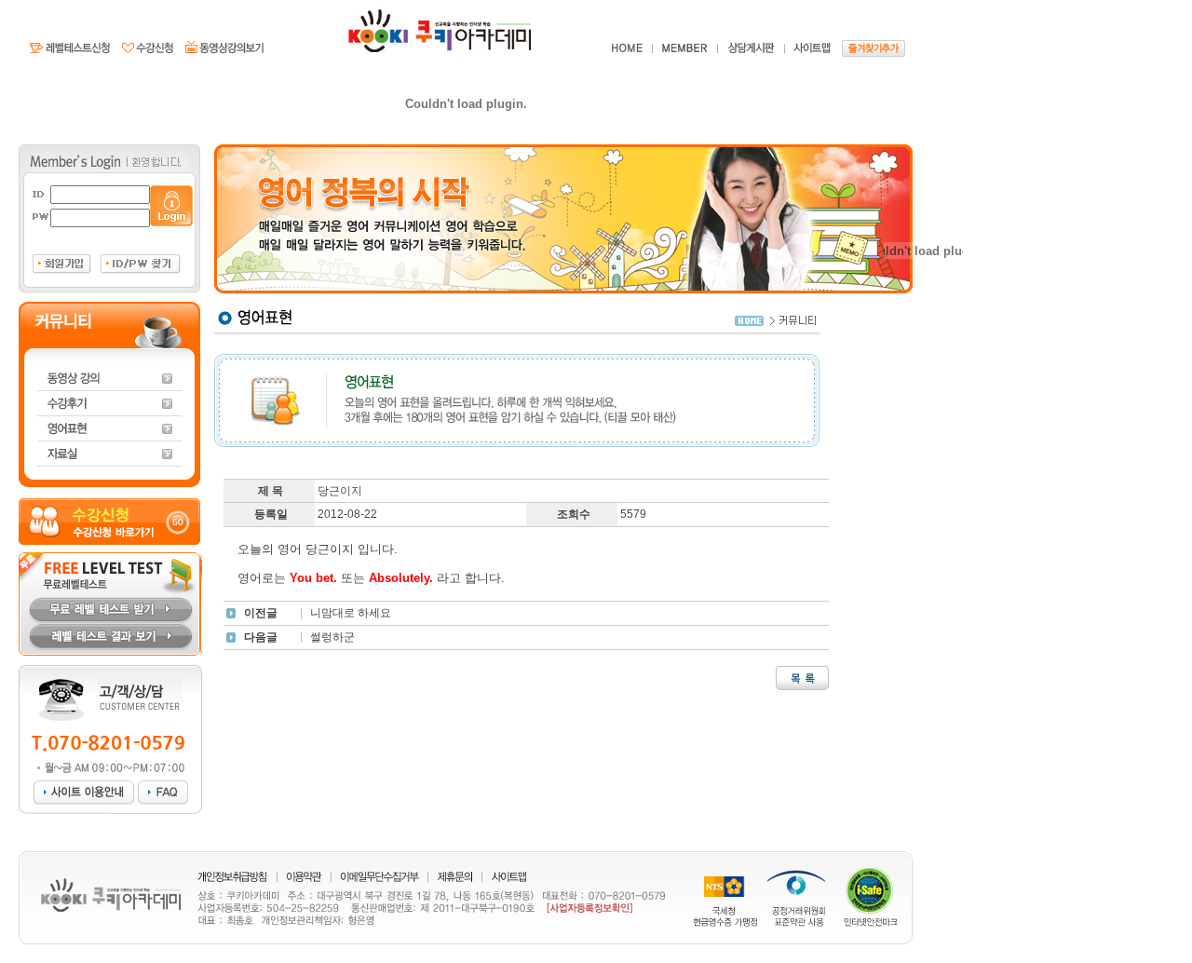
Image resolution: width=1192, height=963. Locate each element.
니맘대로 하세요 (350, 612)
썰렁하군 (332, 637)
